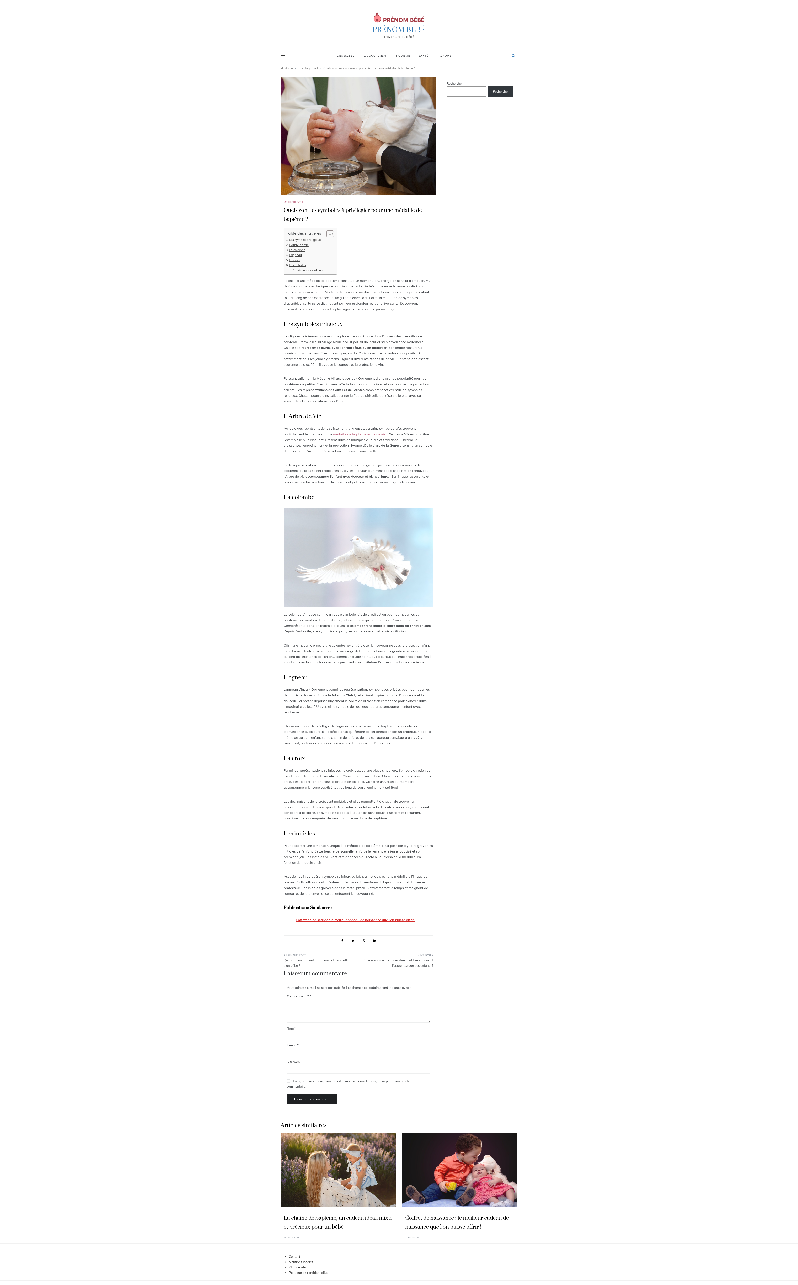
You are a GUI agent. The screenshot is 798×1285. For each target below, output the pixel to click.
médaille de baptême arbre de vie (359, 434)
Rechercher (455, 84)
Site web (293, 1062)
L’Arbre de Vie (299, 245)
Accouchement (375, 55)
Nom (291, 1028)
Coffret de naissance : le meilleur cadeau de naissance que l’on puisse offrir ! (355, 920)
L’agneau (295, 255)
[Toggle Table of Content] (328, 233)
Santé (423, 55)
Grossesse (345, 55)
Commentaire (298, 996)
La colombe (297, 250)
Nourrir (403, 55)
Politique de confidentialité (308, 1273)
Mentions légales (301, 1262)
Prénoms (444, 55)
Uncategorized (293, 202)
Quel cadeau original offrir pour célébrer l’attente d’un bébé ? (318, 963)
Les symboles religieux (305, 240)
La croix (294, 260)
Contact (294, 1257)
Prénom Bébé (399, 30)
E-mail (293, 1045)
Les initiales (297, 265)
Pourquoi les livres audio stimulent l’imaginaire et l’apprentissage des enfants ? (397, 963)
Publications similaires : (310, 270)
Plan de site (297, 1267)
